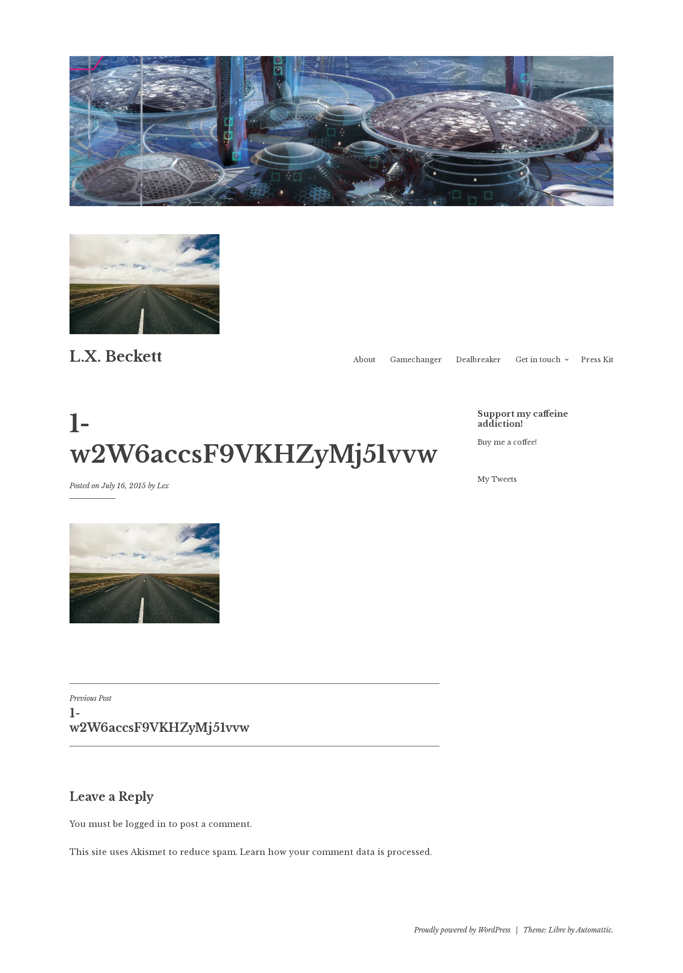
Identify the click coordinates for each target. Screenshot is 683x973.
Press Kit (597, 359)
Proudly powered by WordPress (462, 929)
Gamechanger (416, 359)
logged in (146, 824)
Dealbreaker (478, 359)
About (365, 359)
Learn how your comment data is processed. (336, 852)
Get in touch (538, 359)
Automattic (594, 929)
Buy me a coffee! (507, 442)
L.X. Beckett (116, 357)
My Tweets (497, 479)
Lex (163, 485)
